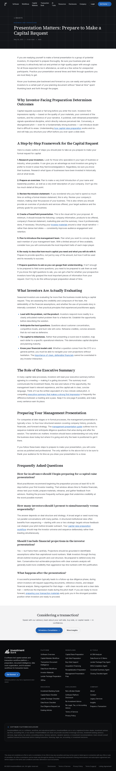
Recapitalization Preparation (75, 670)
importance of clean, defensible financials (54, 355)
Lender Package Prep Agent (100, 662)
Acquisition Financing (73, 666)
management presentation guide (67, 426)
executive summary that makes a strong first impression (54, 394)
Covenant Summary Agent (99, 670)
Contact (93, 695)
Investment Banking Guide (50, 691)
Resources (62, 4)
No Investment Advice (73, 701)
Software (16, 4)
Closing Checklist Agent (98, 674)
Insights (93, 702)
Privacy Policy (70, 716)
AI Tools (54, 4)
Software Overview (48, 654)
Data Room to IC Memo (98, 658)
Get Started (103, 4)
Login (93, 4)
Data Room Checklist (48, 702)
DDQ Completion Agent (98, 666)
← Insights (18, 18)
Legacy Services (96, 699)
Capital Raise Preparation (74, 654)
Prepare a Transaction (98, 706)
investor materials (59, 224)
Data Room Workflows (49, 669)
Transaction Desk (45, 4)
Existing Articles (46, 710)
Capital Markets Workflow (50, 658)
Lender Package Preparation (51, 676)
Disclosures (73, 4)
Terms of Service (71, 712)
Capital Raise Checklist (49, 695)
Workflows (25, 4)
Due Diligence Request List (50, 706)
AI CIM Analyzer (96, 654)
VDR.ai (43, 680)
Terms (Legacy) (90, 766)
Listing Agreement (105, 766)
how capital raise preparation (67, 128)
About (92, 691)
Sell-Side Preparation (73, 658)
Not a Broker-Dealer (72, 691)
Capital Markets (35, 4)
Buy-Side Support (71, 662)
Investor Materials (47, 672)
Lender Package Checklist (50, 699)
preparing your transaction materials (42, 593)
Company (83, 4)
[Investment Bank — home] (6, 4)
